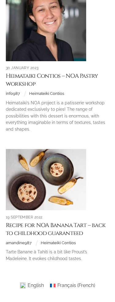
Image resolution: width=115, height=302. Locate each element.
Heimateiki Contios (46, 93)
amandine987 (19, 242)
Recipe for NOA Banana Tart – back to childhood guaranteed (55, 229)
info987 (13, 93)
